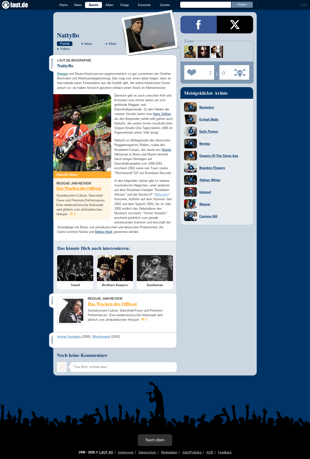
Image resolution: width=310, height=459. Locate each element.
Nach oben (155, 440)
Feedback (225, 452)
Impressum (126, 452)
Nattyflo (68, 35)
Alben (109, 5)
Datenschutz (147, 452)
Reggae (62, 74)
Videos (65, 49)
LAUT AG (106, 452)
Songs (124, 5)
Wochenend (101, 336)
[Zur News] (82, 132)
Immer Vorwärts (69, 336)
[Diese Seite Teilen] (198, 24)
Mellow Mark (104, 232)
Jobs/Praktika (192, 452)
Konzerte (144, 5)
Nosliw (166, 150)
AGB (209, 452)
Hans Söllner (162, 114)
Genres (165, 5)
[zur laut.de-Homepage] (19, 5)
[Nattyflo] (150, 53)
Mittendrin (162, 194)
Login (304, 4)
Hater (222, 71)
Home (63, 5)
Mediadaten (169, 452)
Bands (93, 5)
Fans (198, 71)
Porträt (65, 44)
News (78, 5)
